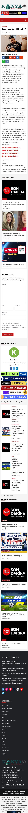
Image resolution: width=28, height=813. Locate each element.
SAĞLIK (4, 738)
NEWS (3, 735)
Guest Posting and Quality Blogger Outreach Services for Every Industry (18, 430)
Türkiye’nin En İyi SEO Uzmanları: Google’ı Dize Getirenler (14, 674)
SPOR (13, 456)
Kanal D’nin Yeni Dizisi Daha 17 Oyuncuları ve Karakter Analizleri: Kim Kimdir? (13, 204)
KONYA (4, 717)
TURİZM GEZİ (5, 750)
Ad (3, 305)
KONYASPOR (5, 723)
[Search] (25, 20)
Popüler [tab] (12, 402)
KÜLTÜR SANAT (6, 726)
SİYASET (4, 741)
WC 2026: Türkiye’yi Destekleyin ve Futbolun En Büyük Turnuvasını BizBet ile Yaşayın (18, 465)
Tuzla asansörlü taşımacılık (14, 803)
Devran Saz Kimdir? (9, 160)
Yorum (4, 284)
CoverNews (12, 793)
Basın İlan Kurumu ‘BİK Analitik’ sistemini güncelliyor (12, 684)
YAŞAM (4, 754)
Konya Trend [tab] (20, 402)
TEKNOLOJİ (5, 747)
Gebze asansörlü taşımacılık (17, 801)
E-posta (18, 305)
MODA (4, 732)
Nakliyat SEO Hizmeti (6, 797)
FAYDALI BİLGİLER (15, 424)
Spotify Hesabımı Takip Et (10, 156)
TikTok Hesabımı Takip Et (10, 150)
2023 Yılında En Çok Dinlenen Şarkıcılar (12, 164)
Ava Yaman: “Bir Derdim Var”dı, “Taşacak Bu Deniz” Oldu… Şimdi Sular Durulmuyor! (14, 169)
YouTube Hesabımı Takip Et (10, 153)
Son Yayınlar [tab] (5, 402)
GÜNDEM (13, 478)
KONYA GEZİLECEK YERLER (9, 720)
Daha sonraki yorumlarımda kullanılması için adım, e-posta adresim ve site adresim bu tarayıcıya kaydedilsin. (13, 326)
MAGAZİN (4, 26)
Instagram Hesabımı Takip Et (11, 147)
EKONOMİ (5, 705)
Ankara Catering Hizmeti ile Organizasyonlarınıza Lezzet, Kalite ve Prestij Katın (19, 413)
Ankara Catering (19, 797)
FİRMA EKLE (14, 406)
